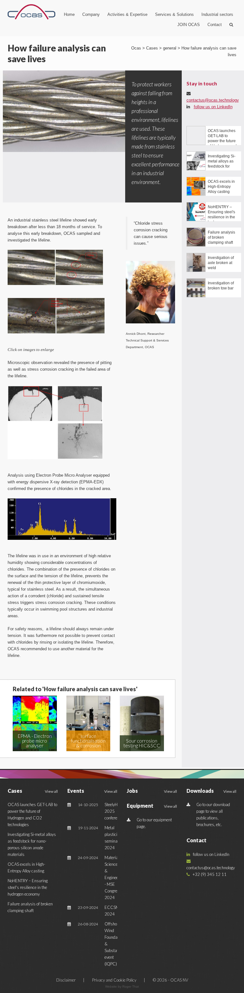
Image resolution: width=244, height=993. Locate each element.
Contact (214, 24)
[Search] (231, 25)
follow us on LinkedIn (213, 106)
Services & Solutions (174, 14)
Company (91, 14)
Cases (15, 791)
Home (69, 14)
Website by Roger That (122, 986)
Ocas (136, 48)
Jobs (132, 791)
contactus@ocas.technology (212, 100)
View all (51, 791)
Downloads (200, 791)
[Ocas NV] (31, 12)
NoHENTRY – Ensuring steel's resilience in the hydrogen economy (28, 887)
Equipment (140, 806)
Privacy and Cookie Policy (114, 980)
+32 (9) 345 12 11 (208, 874)
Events (75, 791)
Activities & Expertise (127, 14)
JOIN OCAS (188, 24)
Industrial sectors (217, 14)
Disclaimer (66, 980)
